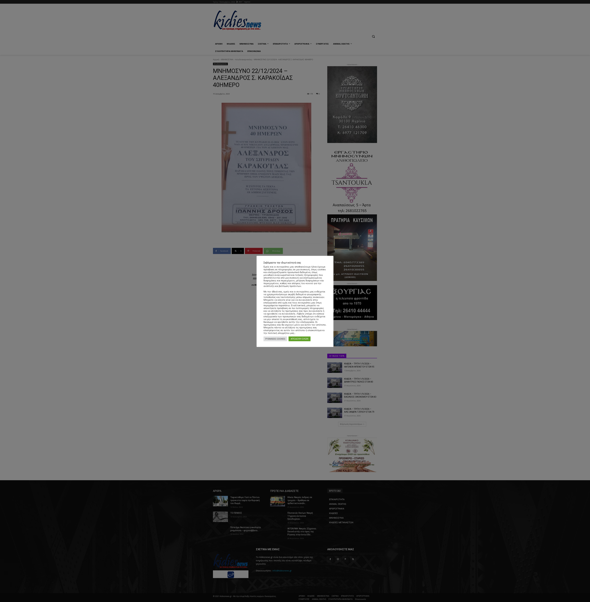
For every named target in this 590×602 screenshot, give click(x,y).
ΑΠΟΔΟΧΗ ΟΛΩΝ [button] (299, 338)
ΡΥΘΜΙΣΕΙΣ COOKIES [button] (275, 339)
